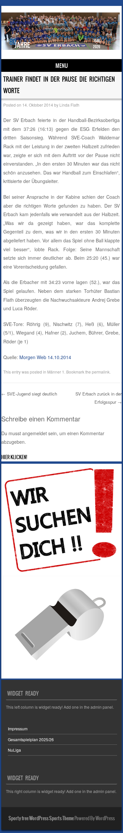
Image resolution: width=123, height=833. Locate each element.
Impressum (18, 728)
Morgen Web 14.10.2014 (45, 357)
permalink (101, 372)
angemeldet (34, 433)
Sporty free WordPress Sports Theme (41, 818)
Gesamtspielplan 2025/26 (31, 739)
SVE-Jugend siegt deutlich (29, 394)
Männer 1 (55, 372)
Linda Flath (69, 105)
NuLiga (14, 750)
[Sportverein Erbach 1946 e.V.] (60, 48)
